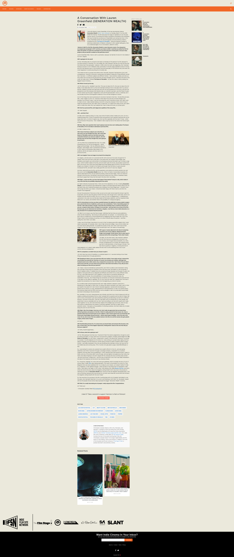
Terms (120, 544)
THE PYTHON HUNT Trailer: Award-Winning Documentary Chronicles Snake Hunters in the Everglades (90, 499)
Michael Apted (104, 414)
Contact (115, 544)
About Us (111, 544)
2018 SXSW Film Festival (84, 408)
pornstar (112, 414)
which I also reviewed (103, 33)
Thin (106, 417)
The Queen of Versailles (96, 417)
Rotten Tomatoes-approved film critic (111, 432)
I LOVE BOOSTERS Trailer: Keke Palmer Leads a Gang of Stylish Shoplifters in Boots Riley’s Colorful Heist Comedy (117, 490)
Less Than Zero (94, 414)
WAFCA (96, 432)
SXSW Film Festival (83, 417)
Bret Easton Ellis (112, 408)
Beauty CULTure (101, 408)
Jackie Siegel (118, 411)
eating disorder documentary (95, 411)
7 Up (94, 408)
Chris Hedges (122, 408)
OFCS (95, 431)
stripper (120, 414)
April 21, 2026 (90, 502)
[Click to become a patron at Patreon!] (103, 397)
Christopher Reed (83, 27)
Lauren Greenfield (83, 414)
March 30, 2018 (92, 27)
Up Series (112, 417)
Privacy (124, 544)
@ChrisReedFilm (97, 388)
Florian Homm (109, 411)
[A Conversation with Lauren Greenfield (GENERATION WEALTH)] (85, 434)
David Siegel (81, 411)
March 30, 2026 (117, 493)
